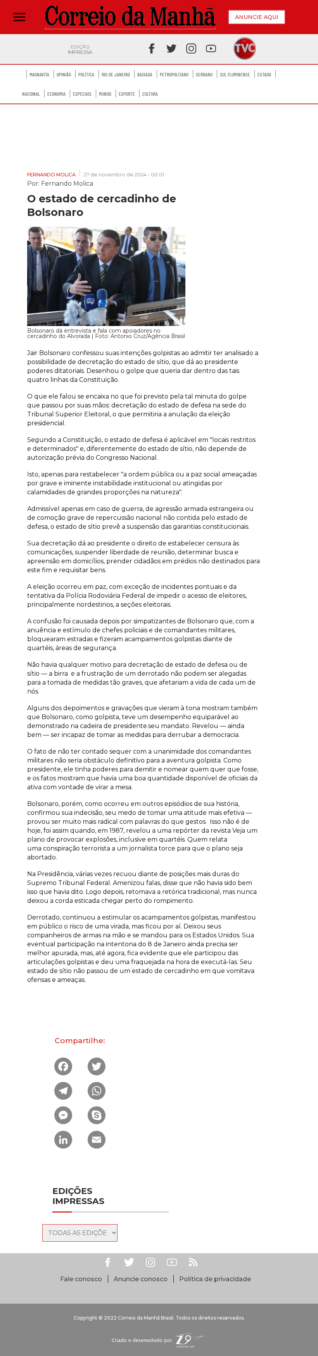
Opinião (64, 74)
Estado (264, 74)
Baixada (144, 74)
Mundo (105, 94)
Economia (56, 94)
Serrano (204, 74)
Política (86, 74)
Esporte (127, 94)
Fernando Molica (51, 175)
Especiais (82, 94)
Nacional (31, 94)
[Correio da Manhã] (130, 17)
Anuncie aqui (256, 17)
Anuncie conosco (141, 1279)
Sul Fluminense (235, 74)
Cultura (150, 94)
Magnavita (39, 74)
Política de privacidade (215, 1279)
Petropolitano (174, 74)
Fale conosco (81, 1279)
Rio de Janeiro (116, 74)
